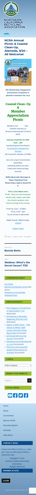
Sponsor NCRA (9, 420)
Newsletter (27, 236)
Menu (6, 33)
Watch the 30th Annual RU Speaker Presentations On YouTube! (17, 350)
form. (25, 449)
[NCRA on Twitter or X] (20, 395)
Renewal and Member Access (16, 287)
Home (5, 406)
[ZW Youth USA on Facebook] (26, 395)
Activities (7, 430)
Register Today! (18, 228)
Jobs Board (7, 435)
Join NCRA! (8, 284)
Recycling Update (10, 425)
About (5, 411)
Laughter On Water (25, 490)
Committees (8, 416)
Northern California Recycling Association (14, 23)
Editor (9, 236)
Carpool (18, 223)
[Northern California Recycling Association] (11, 9)
